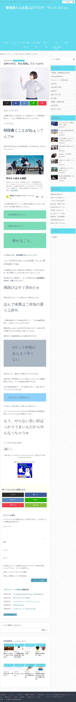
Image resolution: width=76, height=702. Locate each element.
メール (5, 550)
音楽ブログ (26, 47)
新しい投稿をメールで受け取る (15, 576)
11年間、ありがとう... (57, 210)
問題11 (44, 630)
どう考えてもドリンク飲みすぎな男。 (25, 609)
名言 (56, 42)
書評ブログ (46, 42)
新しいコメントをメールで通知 (15, 572)
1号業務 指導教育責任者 (56, 47)
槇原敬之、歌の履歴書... (58, 216)
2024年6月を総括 (18, 605)
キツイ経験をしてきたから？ (13, 625)
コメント (7, 526)
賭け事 (66, 42)
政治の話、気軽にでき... (58, 204)
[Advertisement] (38, 24)
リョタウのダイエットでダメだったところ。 (27, 601)
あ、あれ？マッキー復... (58, 213)
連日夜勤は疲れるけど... (58, 220)
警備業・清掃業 (26, 42)
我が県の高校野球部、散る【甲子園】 (66, 178)
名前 (4, 542)
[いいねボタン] (6, 449)
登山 (36, 47)
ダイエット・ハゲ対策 (16, 43)
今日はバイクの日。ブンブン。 (66, 162)
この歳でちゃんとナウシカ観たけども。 (66, 170)
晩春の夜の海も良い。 (57, 194)
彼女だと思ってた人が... (58, 223)
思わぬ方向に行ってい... (58, 207)
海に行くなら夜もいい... (58, 197)
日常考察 (5, 42)
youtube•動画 (36, 42)
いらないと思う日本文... (58, 200)
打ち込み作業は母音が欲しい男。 (66, 133)
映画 (46, 47)
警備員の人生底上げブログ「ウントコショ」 (38, 7)
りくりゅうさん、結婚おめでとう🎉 (66, 125)
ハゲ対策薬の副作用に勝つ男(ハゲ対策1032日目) (28, 594)
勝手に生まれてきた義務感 (21, 598)
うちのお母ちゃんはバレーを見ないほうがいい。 (66, 141)
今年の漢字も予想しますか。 (66, 148)
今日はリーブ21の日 (65, 155)
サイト (5, 558)
